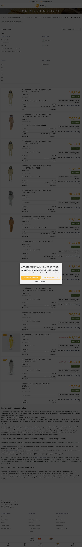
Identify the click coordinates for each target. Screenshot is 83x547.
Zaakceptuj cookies (31, 278)
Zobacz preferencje (51, 278)
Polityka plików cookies (40, 281)
